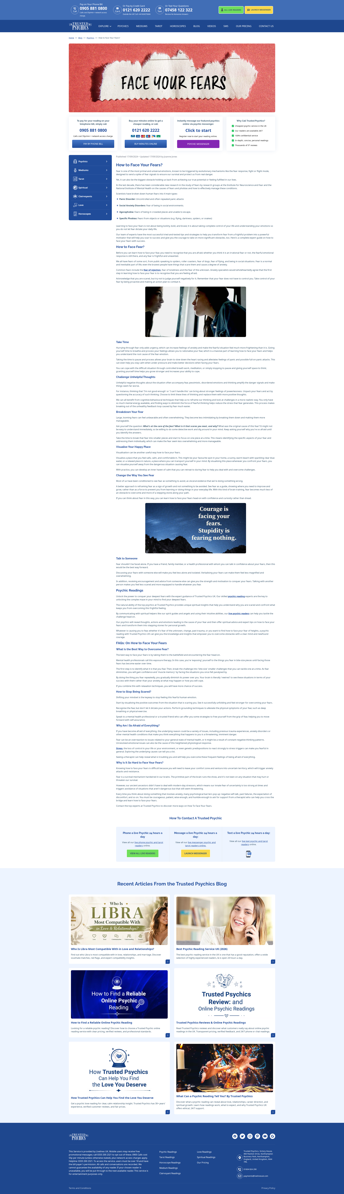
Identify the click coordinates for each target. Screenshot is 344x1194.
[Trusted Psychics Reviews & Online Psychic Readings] (224, 994)
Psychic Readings (168, 1151)
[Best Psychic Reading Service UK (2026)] (224, 921)
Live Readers (232, 10)
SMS (225, 26)
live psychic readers (238, 613)
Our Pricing (243, 26)
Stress (119, 748)
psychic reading (236, 596)
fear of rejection (152, 269)
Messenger (261, 9)
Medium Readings (168, 1167)
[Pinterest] (257, 1137)
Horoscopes (178, 26)
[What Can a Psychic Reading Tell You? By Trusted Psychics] (224, 1068)
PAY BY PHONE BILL (93, 143)
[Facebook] (235, 1137)
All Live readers (142, 853)
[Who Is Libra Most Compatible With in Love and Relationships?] (119, 921)
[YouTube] (265, 1137)
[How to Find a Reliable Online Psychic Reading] (119, 994)
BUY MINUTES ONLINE (145, 143)
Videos (211, 26)
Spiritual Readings (206, 1157)
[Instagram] (250, 1137)
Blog (196, 26)
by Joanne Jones (169, 156)
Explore (103, 26)
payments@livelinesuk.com (256, 1176)
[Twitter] (242, 1137)
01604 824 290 (250, 1169)
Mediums (141, 26)
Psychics (123, 26)
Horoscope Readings (170, 1162)
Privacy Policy (268, 1188)
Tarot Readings (167, 1157)
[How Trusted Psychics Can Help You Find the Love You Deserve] (119, 1069)
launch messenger (195, 853)
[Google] (272, 1137)
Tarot (158, 26)
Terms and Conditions (80, 1188)
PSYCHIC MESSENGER (198, 144)
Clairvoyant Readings (170, 1173)
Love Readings (204, 1151)
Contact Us (266, 26)
